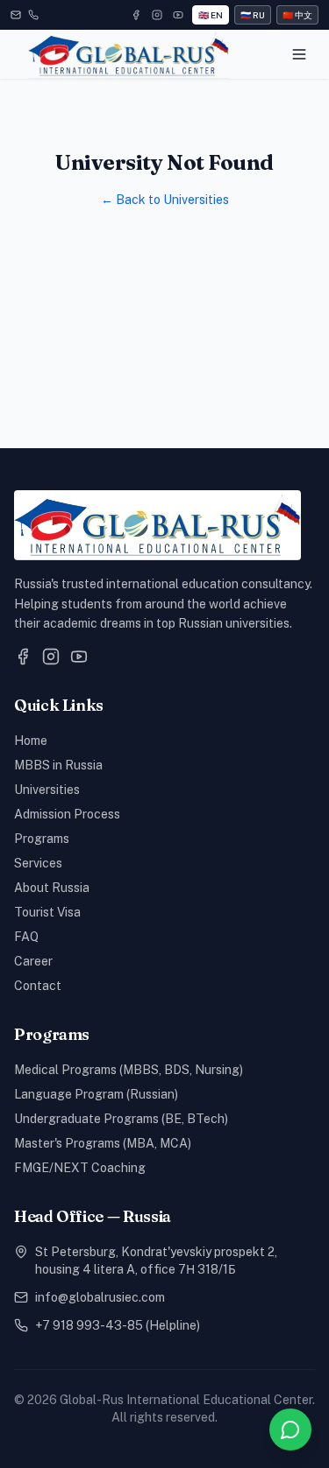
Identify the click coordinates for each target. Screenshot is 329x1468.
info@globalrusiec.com (100, 1297)
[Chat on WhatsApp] (290, 1429)
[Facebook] (136, 15)
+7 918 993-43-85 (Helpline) (117, 1325)
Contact (37, 986)
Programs (41, 839)
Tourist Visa (47, 912)
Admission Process (67, 814)
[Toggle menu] (299, 54)
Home (30, 741)
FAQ (26, 937)
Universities (47, 790)
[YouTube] (178, 15)
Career (33, 961)
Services (38, 863)
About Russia (51, 888)
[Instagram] (157, 15)
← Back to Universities (165, 200)
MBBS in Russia (58, 765)
